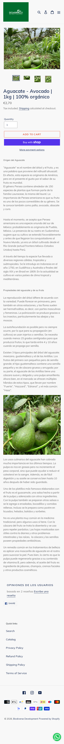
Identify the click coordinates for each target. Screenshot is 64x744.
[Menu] (59, 11)
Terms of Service (16, 673)
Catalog (11, 639)
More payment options (32, 149)
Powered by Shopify (49, 718)
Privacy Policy (14, 648)
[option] (16, 78)
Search (10, 631)
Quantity (9, 119)
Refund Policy (14, 656)
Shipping (24, 108)
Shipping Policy (15, 664)
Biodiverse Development (25, 718)
